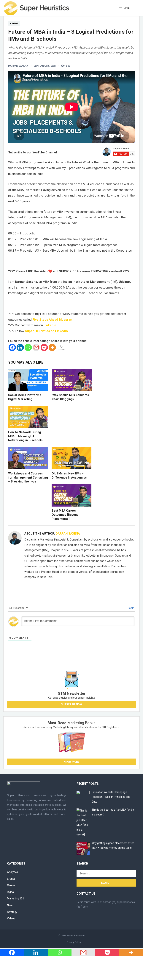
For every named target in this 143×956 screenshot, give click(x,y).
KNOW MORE (71, 761)
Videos (14, 23)
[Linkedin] (20, 347)
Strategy (12, 911)
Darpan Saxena (18, 65)
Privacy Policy (74, 942)
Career (11, 885)
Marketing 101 (15, 898)
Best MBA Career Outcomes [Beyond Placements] (65, 514)
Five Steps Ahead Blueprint (52, 319)
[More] (52, 347)
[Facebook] (12, 347)
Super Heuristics (76, 935)
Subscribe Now (71, 704)
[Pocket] (44, 347)
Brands (11, 878)
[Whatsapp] (28, 347)
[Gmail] (36, 347)
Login (130, 607)
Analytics (12, 872)
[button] (125, 8)
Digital (10, 891)
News (10, 905)
